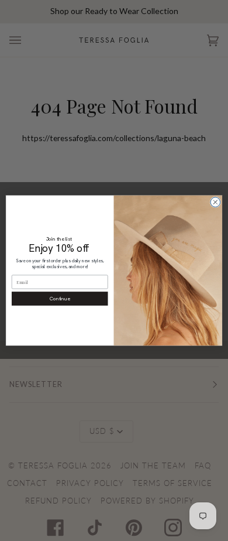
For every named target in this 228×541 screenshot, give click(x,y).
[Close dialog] (215, 202)
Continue (60, 298)
